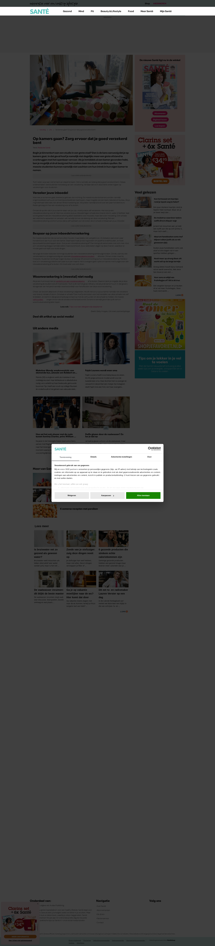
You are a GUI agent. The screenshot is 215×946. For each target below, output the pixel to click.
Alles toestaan (143, 495)
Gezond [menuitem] (67, 11)
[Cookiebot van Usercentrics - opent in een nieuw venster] (150, 449)
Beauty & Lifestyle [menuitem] (111, 11)
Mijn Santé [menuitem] (166, 11)
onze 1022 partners (69, 469)
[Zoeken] (183, 11)
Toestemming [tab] (65, 457)
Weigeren (72, 495)
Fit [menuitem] (92, 11)
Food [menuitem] (131, 11)
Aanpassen (106, 495)
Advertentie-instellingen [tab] (121, 457)
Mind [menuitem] (81, 11)
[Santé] (39, 11)
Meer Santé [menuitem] (147, 11)
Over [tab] (149, 457)
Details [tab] (93, 457)
